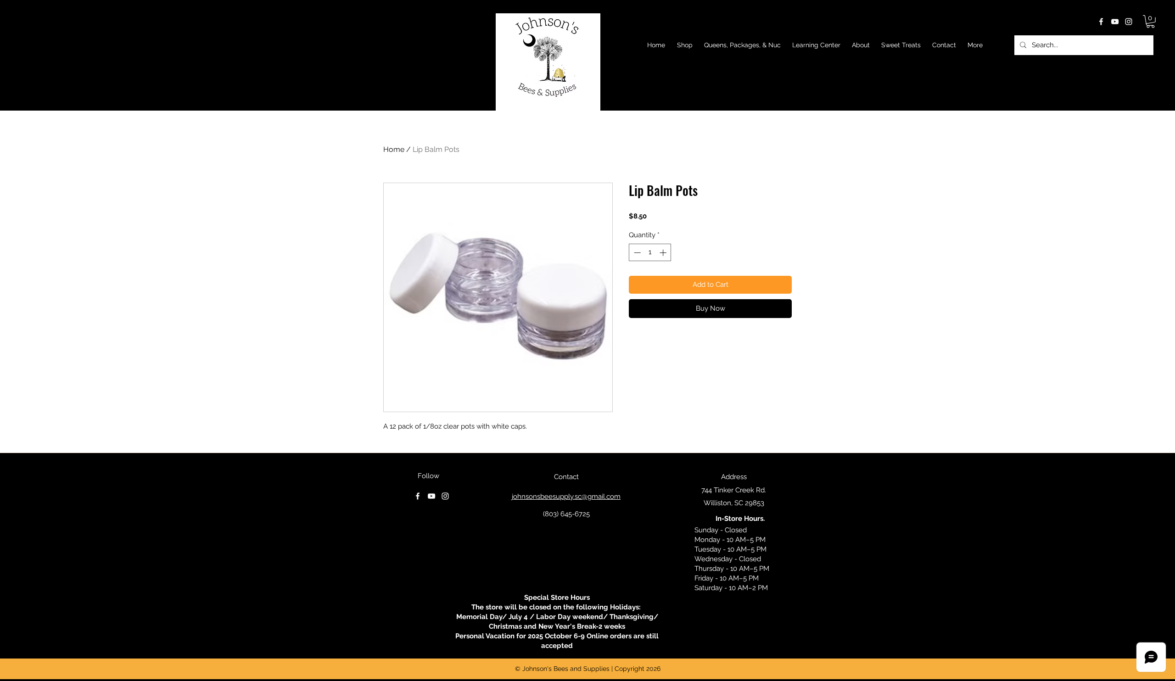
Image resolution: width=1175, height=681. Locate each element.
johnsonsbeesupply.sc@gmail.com (566, 496)
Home (393, 149)
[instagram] (1128, 21)
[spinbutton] (650, 252)
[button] (1150, 21)
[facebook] (1101, 21)
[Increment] (664, 252)
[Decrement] (636, 252)
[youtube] (1114, 21)
